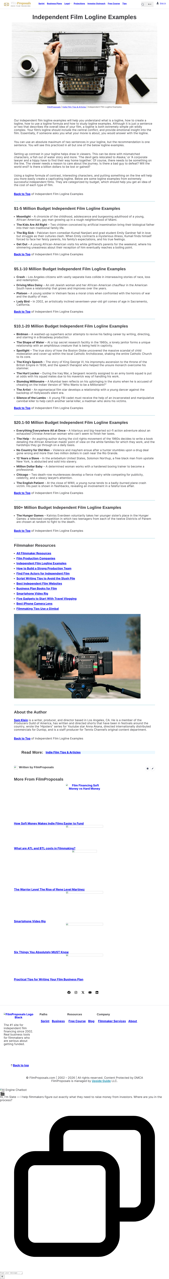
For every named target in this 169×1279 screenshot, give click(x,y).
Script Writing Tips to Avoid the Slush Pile (45, 578)
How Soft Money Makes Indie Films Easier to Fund (49, 823)
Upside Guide (101, 1081)
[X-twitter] (84, 994)
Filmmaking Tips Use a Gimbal (37, 608)
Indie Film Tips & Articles (63, 752)
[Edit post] (152, 768)
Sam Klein (21, 720)
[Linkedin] (98, 994)
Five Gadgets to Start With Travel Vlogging (46, 598)
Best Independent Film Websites (39, 583)
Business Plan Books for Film (36, 588)
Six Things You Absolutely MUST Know (41, 952)
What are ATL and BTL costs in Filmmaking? (44, 848)
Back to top (21, 1065)
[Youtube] (91, 994)
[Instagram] (77, 994)
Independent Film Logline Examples (41, 563)
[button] (147, 768)
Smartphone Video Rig (32, 593)
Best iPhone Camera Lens (34, 603)
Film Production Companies (35, 558)
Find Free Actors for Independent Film (43, 573)
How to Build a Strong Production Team (43, 568)
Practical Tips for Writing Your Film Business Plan (48, 979)
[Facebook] (70, 994)
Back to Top (22, 194)
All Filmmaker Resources (33, 553)
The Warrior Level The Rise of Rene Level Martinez (49, 889)
